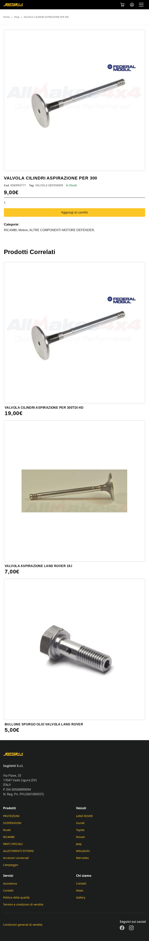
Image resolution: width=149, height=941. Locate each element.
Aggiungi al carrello (74, 212)
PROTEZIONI (11, 816)
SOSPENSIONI (12, 823)
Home (6, 17)
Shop (16, 17)
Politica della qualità (16, 897)
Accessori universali (16, 858)
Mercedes (82, 858)
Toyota (80, 830)
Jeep (79, 844)
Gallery (80, 897)
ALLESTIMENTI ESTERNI (18, 851)
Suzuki (80, 823)
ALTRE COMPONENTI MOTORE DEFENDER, (62, 230)
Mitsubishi (83, 851)
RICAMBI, (11, 230)
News (79, 890)
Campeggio (10, 865)
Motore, (23, 230)
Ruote (7, 830)
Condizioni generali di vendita (22, 924)
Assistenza (10, 883)
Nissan (80, 837)
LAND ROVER (84, 816)
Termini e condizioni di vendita (23, 904)
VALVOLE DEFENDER (49, 185)
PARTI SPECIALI (13, 844)
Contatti (8, 890)
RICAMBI (9, 837)
